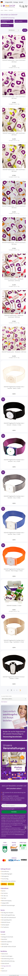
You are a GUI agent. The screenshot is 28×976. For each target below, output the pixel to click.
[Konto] (23, 6)
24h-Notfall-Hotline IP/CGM (8, 946)
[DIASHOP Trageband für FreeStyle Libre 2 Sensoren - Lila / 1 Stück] (14, 451)
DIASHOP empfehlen (6, 942)
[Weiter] (20, 690)
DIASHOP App (4, 944)
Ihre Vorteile (4, 893)
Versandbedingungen (6, 874)
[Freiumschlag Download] (14, 723)
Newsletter (4, 939)
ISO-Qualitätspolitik (6, 920)
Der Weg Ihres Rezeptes (7, 912)
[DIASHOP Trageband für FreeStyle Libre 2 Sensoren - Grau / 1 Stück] (14, 487)
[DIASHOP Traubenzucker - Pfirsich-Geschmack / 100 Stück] (14, 197)
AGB (2, 968)
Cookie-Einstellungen (6, 956)
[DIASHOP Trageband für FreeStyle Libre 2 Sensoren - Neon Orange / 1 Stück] (14, 560)
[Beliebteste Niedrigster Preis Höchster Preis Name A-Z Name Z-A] (14, 30)
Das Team (3, 898)
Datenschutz (4, 954)
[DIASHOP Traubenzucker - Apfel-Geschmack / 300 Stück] (14, 161)
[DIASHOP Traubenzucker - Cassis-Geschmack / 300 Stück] (14, 88)
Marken (5, 10)
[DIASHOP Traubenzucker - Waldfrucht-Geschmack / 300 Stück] (14, 307)
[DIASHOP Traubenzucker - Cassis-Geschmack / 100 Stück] (14, 51)
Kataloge (15, 2)
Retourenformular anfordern (8, 881)
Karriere (3, 891)
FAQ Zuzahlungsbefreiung (8, 915)
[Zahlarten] (14, 860)
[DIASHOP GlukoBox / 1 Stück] (14, 596)
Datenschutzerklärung (19, 834)
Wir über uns (4, 895)
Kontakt (3, 934)
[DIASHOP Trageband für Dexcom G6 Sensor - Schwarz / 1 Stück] (14, 668)
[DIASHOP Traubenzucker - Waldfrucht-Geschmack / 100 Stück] (14, 270)
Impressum (4, 971)
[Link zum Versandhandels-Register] (23, 847)
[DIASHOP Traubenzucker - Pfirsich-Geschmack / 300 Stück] (14, 234)
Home (2, 10)
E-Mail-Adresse (4, 803)
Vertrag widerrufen (6, 966)
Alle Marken (4, 702)
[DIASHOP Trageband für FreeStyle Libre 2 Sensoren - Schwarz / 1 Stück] (14, 414)
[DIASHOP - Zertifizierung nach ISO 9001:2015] (5, 848)
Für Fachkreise (5, 927)
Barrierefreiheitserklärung (7, 961)
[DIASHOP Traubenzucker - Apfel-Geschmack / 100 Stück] (14, 124)
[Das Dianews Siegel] (14, 848)
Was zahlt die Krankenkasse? (8, 917)
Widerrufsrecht (5, 963)
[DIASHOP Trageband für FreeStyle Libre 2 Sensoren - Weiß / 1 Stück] (14, 378)
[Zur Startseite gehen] (9, 6)
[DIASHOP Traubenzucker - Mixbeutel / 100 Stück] (14, 342)
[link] (8, 690)
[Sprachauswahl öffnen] (2, 2)
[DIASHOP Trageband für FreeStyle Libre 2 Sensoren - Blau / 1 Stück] (14, 524)
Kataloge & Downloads (7, 937)
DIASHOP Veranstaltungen (8, 905)
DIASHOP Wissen (5, 922)
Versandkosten (5, 871)
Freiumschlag (4, 879)
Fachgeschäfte (8, 2)
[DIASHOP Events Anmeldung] (14, 760)
